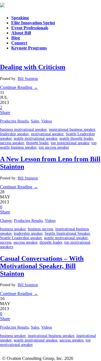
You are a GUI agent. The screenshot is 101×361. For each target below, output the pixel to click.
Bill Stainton (28, 79)
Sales (35, 121)
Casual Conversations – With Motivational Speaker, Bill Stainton (42, 266)
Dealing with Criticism (32, 67)
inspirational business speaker (72, 129)
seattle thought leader (76, 138)
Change (6, 220)
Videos (46, 121)
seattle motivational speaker (35, 138)
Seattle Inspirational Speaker (67, 233)
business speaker (13, 229)
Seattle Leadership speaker (21, 238)
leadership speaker (14, 134)
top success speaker (54, 147)
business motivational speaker (23, 129)
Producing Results (14, 121)
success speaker (12, 143)
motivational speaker (47, 134)
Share (5, 112)
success (5, 242)
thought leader (37, 143)
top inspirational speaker (70, 143)
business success (40, 229)
